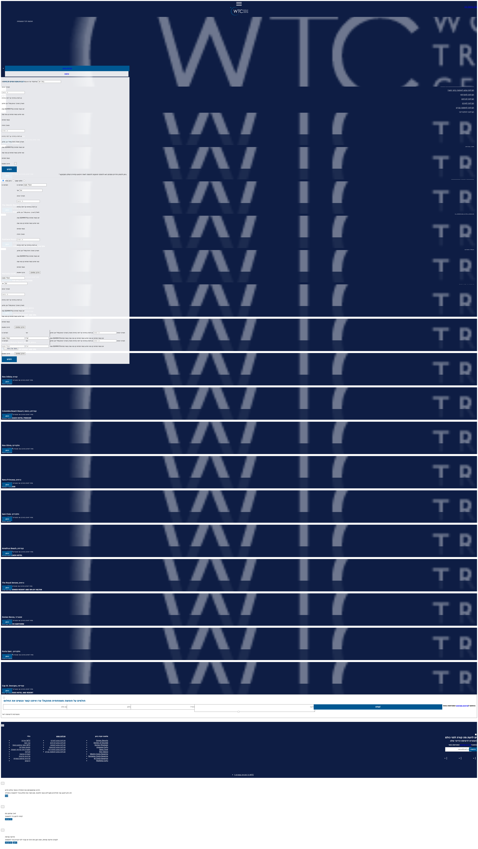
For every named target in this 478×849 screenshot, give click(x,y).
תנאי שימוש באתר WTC (21, 745)
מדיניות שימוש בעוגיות (22, 758)
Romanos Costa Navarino (98, 756)
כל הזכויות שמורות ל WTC (244, 775)
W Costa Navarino (101, 758)
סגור (6, 796)
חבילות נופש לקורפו (58, 741)
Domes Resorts (102, 741)
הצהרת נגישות (25, 754)
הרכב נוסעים (6, 164)
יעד (18, 190)
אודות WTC (26, 741)
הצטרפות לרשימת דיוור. (11, 714)
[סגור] (2, 783)
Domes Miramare (101, 745)
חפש (9, 169)
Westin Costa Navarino (99, 754)
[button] (65, 81)
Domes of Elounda (101, 743)
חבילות (27, 752)
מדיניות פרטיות (24, 756)
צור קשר (27, 743)
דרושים (27, 761)
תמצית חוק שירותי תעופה (20, 749)
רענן (15, 843)
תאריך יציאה (6, 87)
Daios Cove (103, 749)
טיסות (66, 74)
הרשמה (473, 749)
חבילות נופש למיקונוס (57, 747)
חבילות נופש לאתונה (57, 745)
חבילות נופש (67, 68)
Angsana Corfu (102, 747)
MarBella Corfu (102, 761)
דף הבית (9, 819)
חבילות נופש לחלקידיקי (56, 749)
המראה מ (20, 185)
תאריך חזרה (5, 125)
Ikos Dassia (103, 752)
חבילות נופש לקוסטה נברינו (55, 752)
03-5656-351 (470, 6)
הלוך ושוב (18, 181)
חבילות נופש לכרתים (57, 743)
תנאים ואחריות (24, 747)
